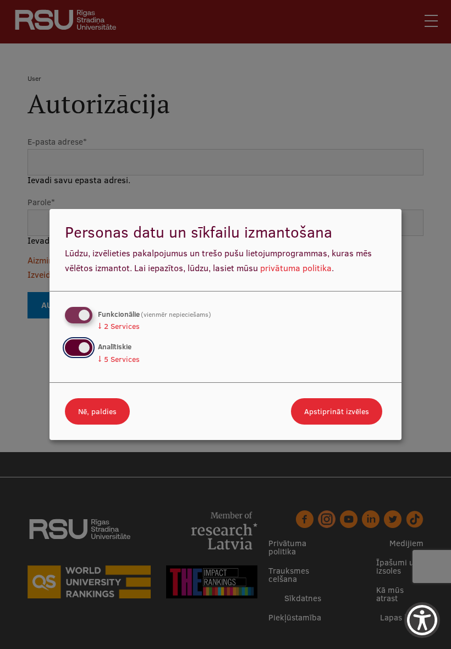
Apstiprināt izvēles (336, 411)
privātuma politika (296, 268)
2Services (119, 326)
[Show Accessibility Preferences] (422, 620)
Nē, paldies (97, 411)
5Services (119, 359)
